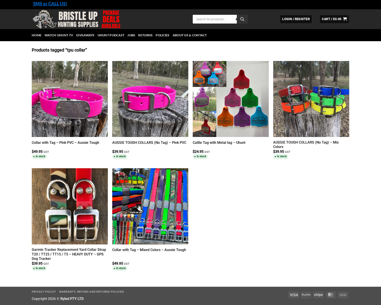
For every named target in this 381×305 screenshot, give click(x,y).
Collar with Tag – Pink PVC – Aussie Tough (65, 142)
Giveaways (85, 35)
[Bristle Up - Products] (109, 19)
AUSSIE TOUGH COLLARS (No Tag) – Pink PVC (149, 142)
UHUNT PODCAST (111, 35)
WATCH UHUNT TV (59, 35)
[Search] (242, 19)
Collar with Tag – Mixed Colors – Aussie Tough (149, 250)
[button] (334, 19)
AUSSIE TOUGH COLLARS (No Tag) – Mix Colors (306, 144)
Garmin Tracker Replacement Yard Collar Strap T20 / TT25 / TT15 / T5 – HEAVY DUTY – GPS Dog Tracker (69, 254)
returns (145, 35)
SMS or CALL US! (50, 3)
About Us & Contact (190, 35)
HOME (36, 35)
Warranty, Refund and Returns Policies (91, 291)
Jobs (131, 35)
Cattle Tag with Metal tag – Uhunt (219, 142)
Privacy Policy (44, 291)
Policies (162, 35)
